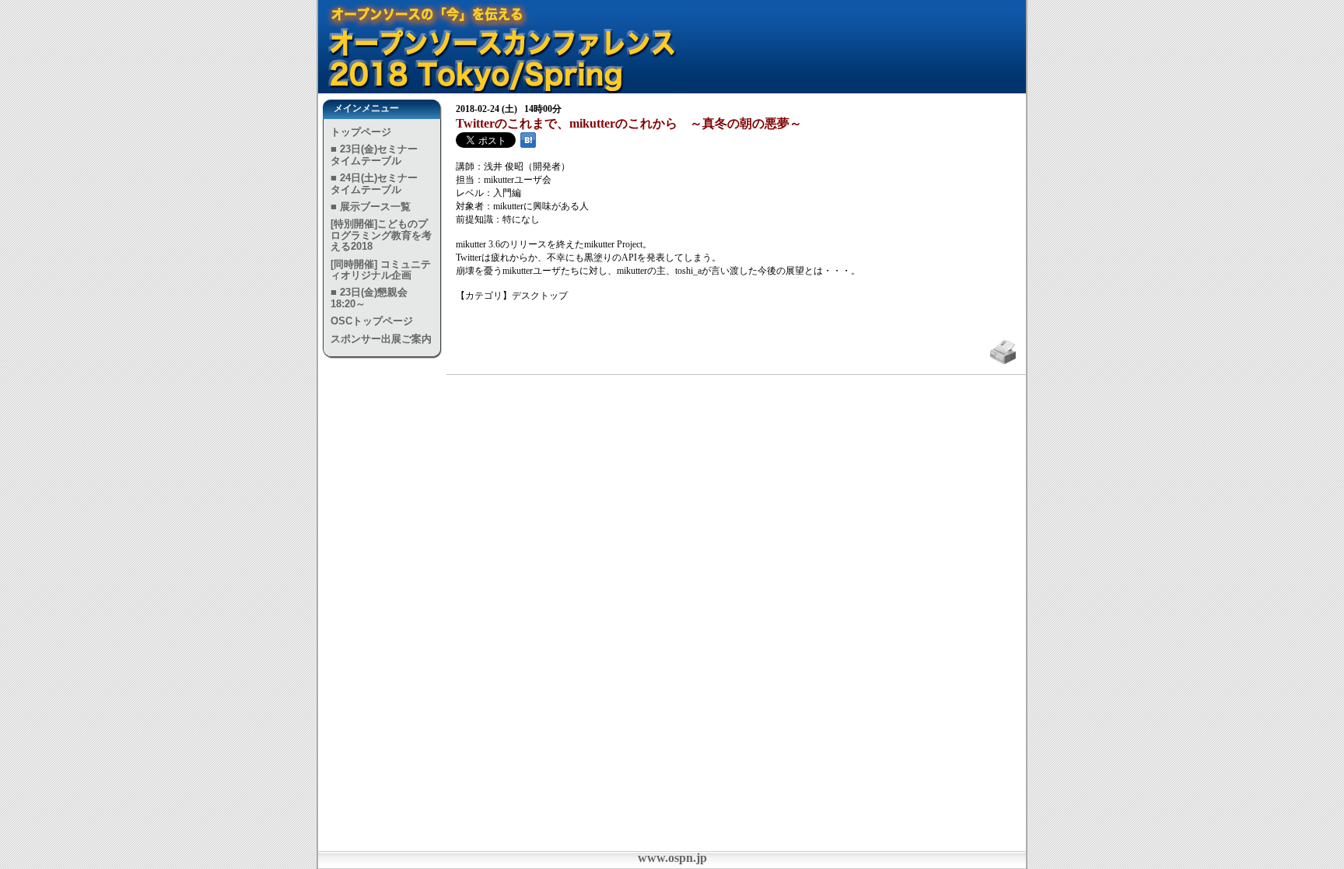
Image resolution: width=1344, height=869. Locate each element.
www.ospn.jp (672, 857)
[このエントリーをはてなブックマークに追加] (528, 144)
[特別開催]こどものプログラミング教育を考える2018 (381, 235)
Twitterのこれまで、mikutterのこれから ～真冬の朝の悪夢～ (629, 123)
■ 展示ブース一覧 (371, 206)
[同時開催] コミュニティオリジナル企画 (381, 269)
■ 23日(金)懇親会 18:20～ (369, 297)
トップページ (361, 132)
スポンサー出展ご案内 (381, 339)
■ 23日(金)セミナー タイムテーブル (379, 154)
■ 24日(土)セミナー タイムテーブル (379, 183)
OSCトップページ (372, 321)
